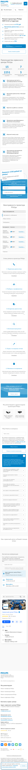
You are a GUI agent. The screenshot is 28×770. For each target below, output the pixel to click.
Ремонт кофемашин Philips (8, 697)
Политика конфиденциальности (14, 755)
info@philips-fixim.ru (6, 716)
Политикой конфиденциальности (17, 568)
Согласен (24, 765)
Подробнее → (22, 231)
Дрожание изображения (5, 242)
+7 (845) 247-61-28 (17, 3)
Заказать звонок (14, 394)
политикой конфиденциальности (16, 196)
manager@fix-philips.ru (7, 720)
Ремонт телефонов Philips (7, 688)
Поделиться (2, 744)
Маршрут (7, 621)
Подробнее (14, 275)
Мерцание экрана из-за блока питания (6, 231)
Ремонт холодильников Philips (8, 694)
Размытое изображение (5, 237)
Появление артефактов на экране (6, 247)
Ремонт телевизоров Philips (8, 691)
